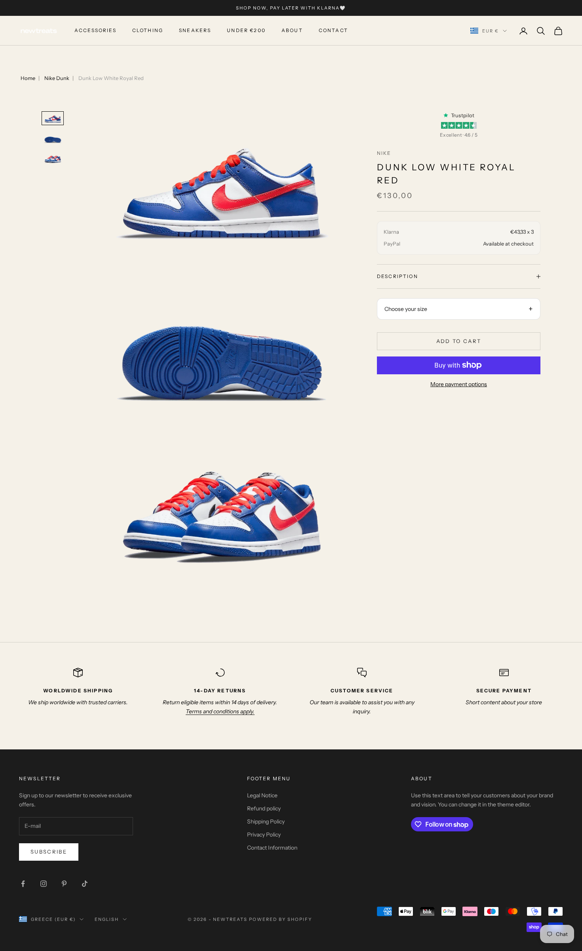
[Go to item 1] (53, 118)
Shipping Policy (266, 821)
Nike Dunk (56, 78)
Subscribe (48, 851)
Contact (333, 31)
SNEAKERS (195, 31)
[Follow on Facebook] (23, 884)
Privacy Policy (264, 834)
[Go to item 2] (53, 138)
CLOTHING (147, 31)
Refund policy (264, 808)
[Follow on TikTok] (85, 884)
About (292, 31)
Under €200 (246, 31)
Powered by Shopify (280, 919)
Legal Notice (262, 795)
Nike (384, 153)
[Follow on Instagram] (44, 884)
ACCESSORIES (95, 31)
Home (28, 78)
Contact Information (272, 847)
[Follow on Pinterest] (64, 884)
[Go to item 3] (53, 159)
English (107, 919)
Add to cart (458, 341)
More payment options (458, 384)
